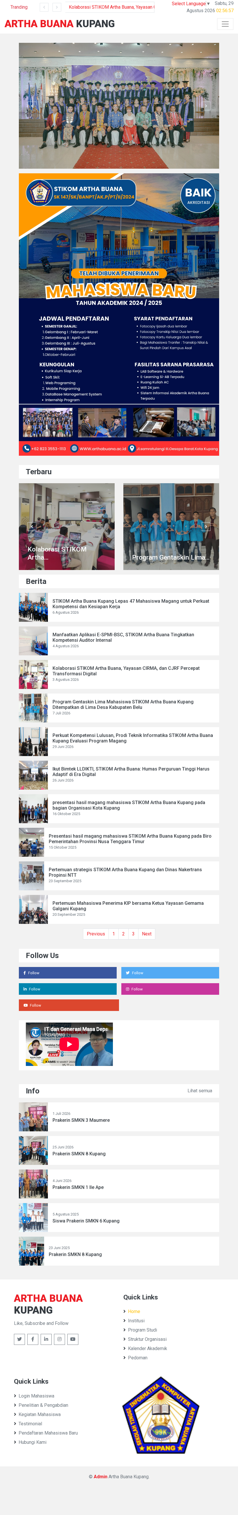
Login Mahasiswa (36, 1396)
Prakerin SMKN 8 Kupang (79, 1154)
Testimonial (30, 1423)
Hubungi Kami (32, 1442)
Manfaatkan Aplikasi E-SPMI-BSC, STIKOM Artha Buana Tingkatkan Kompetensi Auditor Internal (123, 637)
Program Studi (142, 1330)
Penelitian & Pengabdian (43, 1405)
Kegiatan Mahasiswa (40, 1414)
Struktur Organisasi (147, 1339)
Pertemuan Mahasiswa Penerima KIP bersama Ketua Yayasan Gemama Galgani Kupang (128, 905)
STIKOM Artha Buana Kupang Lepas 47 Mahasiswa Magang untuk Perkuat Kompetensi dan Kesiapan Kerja (131, 603)
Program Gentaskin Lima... (171, 557)
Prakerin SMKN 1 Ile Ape (78, 1187)
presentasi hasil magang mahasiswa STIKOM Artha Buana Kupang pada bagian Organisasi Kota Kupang (129, 805)
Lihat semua (199, 1090)
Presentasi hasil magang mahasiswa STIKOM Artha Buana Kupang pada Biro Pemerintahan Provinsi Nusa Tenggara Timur (130, 838)
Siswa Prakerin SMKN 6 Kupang (86, 1221)
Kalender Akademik (147, 1348)
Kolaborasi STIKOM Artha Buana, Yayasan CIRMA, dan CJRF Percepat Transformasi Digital (111, 7)
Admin (100, 1476)
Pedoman (137, 1357)
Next (147, 934)
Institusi (136, 1320)
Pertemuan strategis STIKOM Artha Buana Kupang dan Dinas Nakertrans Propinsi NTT (125, 872)
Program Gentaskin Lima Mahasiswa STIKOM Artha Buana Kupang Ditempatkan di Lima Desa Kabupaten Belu (123, 704)
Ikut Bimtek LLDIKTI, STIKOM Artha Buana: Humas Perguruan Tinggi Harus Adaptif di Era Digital (131, 771)
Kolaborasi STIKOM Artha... (57, 553)
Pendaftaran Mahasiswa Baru (48, 1433)
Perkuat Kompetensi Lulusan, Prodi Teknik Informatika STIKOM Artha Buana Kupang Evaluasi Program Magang (133, 738)
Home (134, 1311)
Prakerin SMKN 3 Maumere (81, 1120)
